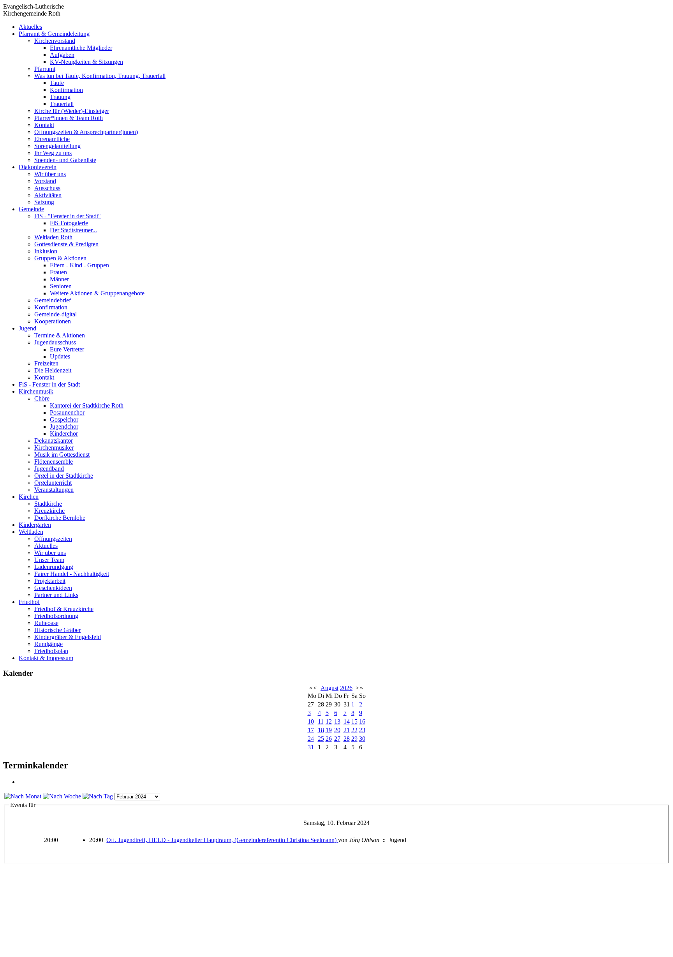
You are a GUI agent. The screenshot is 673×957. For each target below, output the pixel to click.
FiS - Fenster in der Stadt (49, 384)
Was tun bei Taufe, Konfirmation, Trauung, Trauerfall (100, 75)
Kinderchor (64, 433)
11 (321, 721)
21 (347, 730)
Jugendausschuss (55, 342)
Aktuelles (30, 26)
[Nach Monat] (22, 796)
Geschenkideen (53, 587)
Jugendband (49, 468)
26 (329, 738)
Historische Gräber (57, 630)
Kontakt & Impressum (46, 658)
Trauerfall (62, 104)
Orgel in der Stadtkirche (63, 475)
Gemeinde (31, 209)
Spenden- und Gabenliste (65, 160)
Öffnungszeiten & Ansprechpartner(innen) (86, 132)
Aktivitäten (48, 195)
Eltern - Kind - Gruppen (79, 265)
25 (321, 738)
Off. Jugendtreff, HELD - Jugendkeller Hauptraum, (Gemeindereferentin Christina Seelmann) (222, 840)
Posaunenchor (67, 412)
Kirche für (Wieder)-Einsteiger (71, 111)
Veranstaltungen (54, 489)
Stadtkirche (48, 503)
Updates (60, 356)
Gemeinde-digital (55, 314)
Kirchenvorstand (54, 40)
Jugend (27, 328)
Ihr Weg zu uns (53, 153)
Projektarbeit (49, 580)
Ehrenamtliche (52, 139)
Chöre (41, 398)
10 (311, 721)
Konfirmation (66, 90)
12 (329, 721)
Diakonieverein (37, 167)
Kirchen (29, 496)
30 (362, 738)
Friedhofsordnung (56, 616)
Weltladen (31, 531)
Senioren (61, 286)
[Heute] (98, 796)
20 (337, 730)
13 (337, 721)
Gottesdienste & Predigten (66, 244)
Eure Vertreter (67, 349)
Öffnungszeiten (53, 538)
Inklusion (45, 251)
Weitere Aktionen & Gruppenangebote (97, 293)
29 (354, 738)
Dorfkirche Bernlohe (59, 517)
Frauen (58, 272)
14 (347, 721)
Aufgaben (62, 54)
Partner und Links (56, 595)
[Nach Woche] (62, 796)
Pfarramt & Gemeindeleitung (54, 33)
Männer (59, 279)
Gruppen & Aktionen (60, 258)
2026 (346, 688)
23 (362, 730)
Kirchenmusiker (54, 447)
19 (329, 730)
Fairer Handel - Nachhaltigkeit (71, 573)
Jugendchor (64, 426)
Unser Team (49, 559)
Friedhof (29, 602)
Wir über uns (50, 174)
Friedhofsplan (51, 651)
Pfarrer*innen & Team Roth (68, 118)
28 (347, 738)
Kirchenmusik (36, 391)
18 (321, 730)
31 (311, 747)
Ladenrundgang (53, 566)
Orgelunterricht (53, 482)
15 (354, 721)
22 (354, 730)
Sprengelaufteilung (57, 146)
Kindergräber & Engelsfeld (67, 637)
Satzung (44, 202)
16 (362, 721)
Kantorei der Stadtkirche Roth (86, 405)
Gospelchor (64, 419)
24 (311, 738)
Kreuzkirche (49, 510)
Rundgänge (48, 644)
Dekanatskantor (53, 440)
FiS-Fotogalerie (69, 223)
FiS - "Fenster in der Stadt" (67, 216)
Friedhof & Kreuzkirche (63, 609)
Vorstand (45, 181)
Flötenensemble (53, 461)
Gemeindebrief (52, 300)
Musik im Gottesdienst (62, 454)
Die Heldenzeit (52, 370)
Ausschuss (47, 188)
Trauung (60, 97)
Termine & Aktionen (59, 335)
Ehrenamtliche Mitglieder (81, 47)
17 (311, 730)
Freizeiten (46, 363)
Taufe (57, 82)
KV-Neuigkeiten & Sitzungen (86, 61)
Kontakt (44, 125)
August (329, 688)
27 (337, 738)
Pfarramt (44, 68)
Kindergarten (35, 524)
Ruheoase (46, 623)
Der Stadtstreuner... (73, 230)
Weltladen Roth (53, 237)
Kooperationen (52, 321)
